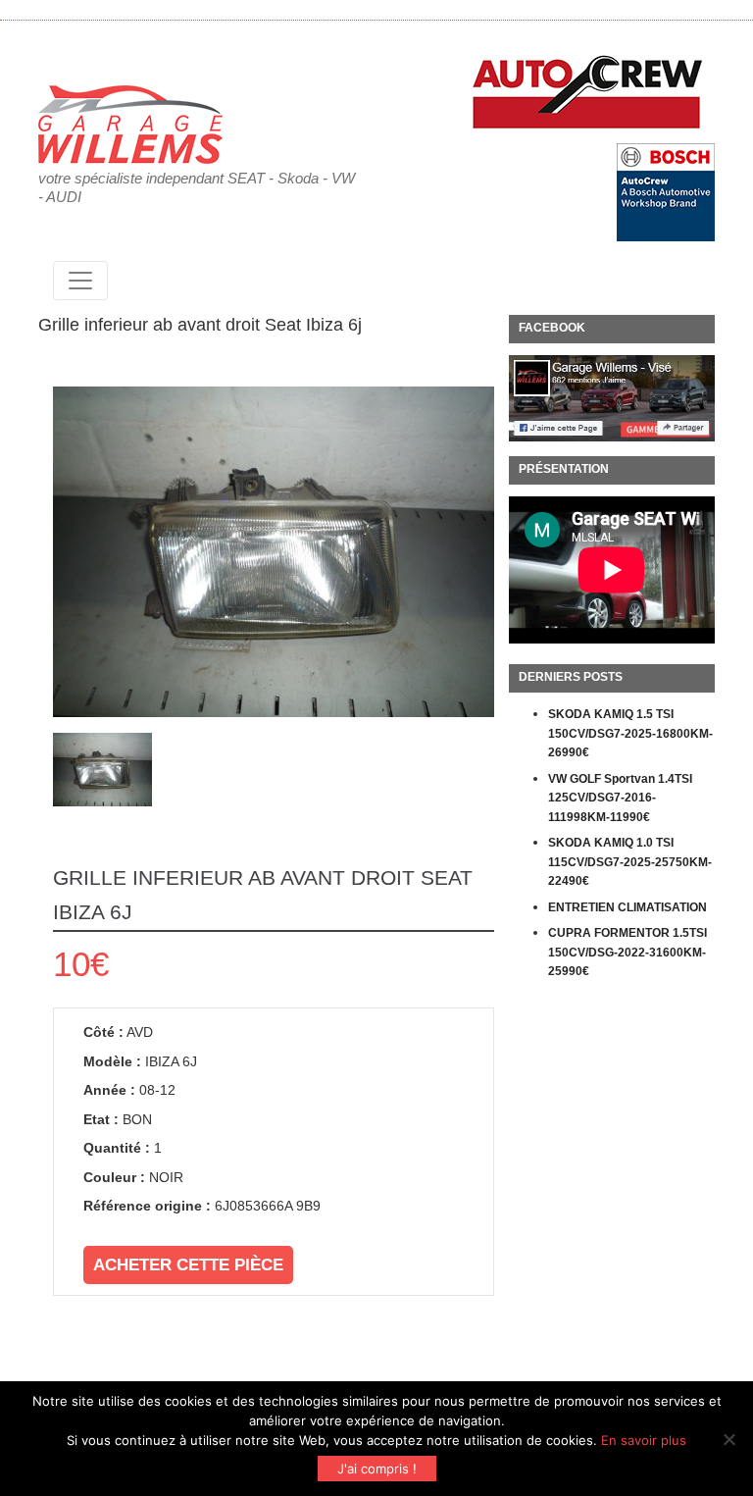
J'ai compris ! (377, 1468)
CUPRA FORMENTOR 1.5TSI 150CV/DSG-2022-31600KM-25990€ (627, 952)
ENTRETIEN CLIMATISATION (627, 907)
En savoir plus (643, 1440)
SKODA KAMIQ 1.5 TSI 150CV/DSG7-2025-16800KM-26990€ (630, 733)
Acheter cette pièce (188, 1265)
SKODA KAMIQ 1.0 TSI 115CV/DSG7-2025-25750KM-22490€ (630, 862)
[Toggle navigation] (80, 280)
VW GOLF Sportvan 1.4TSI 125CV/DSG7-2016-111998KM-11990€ (620, 798)
